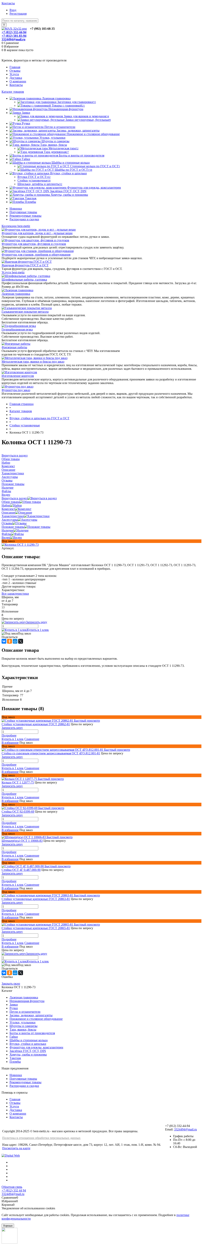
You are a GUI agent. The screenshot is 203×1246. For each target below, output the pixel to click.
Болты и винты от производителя (32, 1033)
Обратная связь (12, 1187)
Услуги (14, 74)
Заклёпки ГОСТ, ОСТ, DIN (28, 1051)
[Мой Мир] (15, 641)
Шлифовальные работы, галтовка (24, 279)
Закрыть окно (11, 983)
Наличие (7, 530)
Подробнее (9, 735)
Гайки (14, 1036)
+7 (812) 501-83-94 (14, 35)
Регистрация (18, 13)
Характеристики (13, 516)
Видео (6, 537)
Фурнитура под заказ (16, 390)
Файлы (6, 534)
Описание (8, 512)
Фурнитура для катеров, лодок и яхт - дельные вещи (37, 233)
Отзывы (15, 70)
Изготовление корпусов (18, 375)
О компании (18, 81)
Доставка (16, 77)
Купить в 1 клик (38, 630)
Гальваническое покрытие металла (25, 311)
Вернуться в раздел (15, 498)
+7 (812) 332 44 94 (14, 1190)
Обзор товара (11, 502)
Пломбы (15, 1061)
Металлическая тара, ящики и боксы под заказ (33, 361)
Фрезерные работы (14, 347)
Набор (6, 505)
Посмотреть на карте (16, 1148)
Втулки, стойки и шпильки (28, 1043)
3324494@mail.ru (13, 39)
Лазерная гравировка (16, 293)
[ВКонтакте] (4, 641)
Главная (15, 67)
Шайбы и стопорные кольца (29, 1040)
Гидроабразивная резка (17, 329)
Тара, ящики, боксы (23, 1029)
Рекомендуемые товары (25, 215)
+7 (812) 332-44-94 (14, 32)
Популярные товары (23, 212)
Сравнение (31, 739)
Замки (14, 1004)
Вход (13, 10)
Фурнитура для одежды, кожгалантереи (36, 1047)
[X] (20, 641)
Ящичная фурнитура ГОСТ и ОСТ (25, 265)
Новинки (16, 208)
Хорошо (7, 1225)
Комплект (8, 509)
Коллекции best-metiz (16, 226)
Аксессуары (10, 519)
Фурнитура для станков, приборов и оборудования (36, 254)
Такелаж (15, 1058)
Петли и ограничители (25, 1011)
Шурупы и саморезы (23, 1026)
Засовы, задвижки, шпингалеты (31, 1015)
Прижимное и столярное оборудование (36, 1018)
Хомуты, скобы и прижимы (28, 1054)
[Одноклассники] (9, 641)
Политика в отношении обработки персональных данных (41, 1138)
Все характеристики (15, 593)
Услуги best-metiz (13, 272)
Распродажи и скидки (24, 219)
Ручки (14, 1008)
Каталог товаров (13, 91)
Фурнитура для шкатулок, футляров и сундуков (34, 244)
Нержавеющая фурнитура (27, 1001)
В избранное (10, 742)
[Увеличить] (20, 544)
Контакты (8, 3)
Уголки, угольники (22, 1022)
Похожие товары (13, 526)
